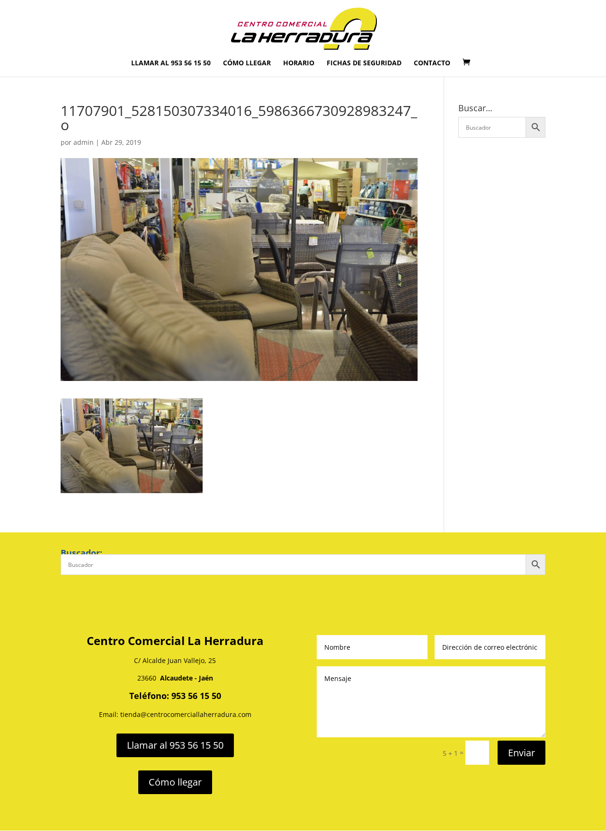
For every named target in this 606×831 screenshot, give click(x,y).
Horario (298, 63)
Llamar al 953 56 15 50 (171, 63)
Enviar (521, 752)
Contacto (432, 63)
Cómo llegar (247, 63)
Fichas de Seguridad (364, 63)
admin (83, 142)
